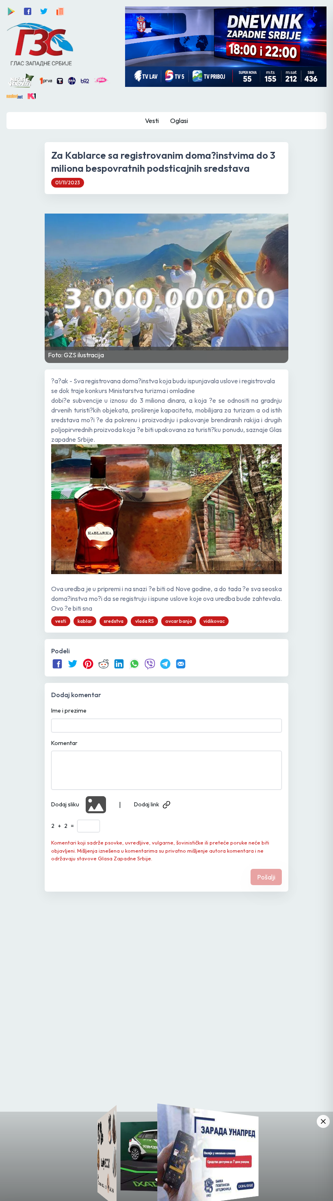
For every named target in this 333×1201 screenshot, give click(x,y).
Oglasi (179, 121)
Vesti (152, 121)
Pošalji (266, 877)
